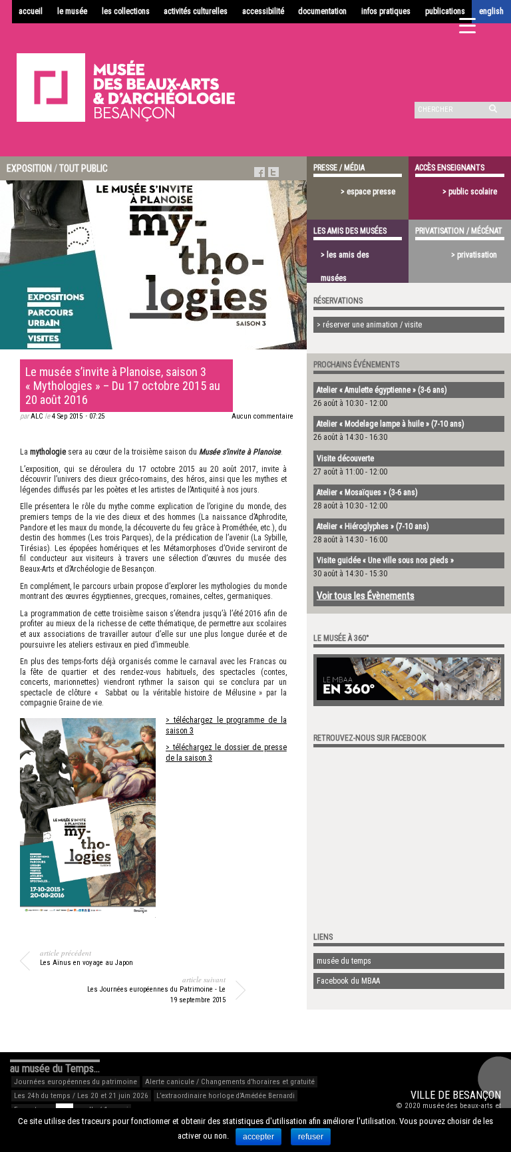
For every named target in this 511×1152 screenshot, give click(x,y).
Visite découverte (345, 458)
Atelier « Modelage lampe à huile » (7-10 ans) (390, 424)
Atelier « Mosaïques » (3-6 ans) (367, 492)
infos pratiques (386, 11)
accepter (258, 1136)
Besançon (476, 1095)
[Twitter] (273, 172)
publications (445, 11)
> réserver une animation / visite (369, 324)
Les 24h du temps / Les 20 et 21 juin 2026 (81, 1095)
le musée (72, 11)
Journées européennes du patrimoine (75, 1081)
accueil (31, 11)
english (491, 11)
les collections (126, 11)
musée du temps (344, 961)
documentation (322, 11)
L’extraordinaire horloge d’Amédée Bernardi (225, 1095)
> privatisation (474, 255)
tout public (83, 168)
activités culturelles (196, 11)
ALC (37, 416)
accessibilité (263, 11)
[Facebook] (259, 172)
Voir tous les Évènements (366, 596)
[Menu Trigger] (467, 25)
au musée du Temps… (55, 1068)
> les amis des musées (345, 258)
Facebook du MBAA (348, 981)
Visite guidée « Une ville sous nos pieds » (385, 560)
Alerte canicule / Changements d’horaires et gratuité (230, 1081)
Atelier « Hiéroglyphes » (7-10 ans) (373, 526)
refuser (310, 1136)
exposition (29, 168)
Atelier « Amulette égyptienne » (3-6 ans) (382, 390)
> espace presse (368, 191)
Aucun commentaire (262, 416)
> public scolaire (469, 191)
